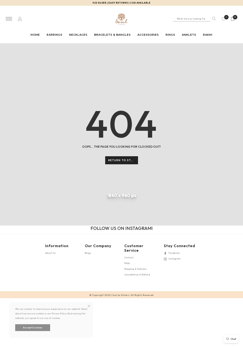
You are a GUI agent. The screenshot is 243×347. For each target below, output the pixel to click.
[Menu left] (9, 19)
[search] (213, 18)
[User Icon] (20, 18)
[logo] (121, 19)
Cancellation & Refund (137, 274)
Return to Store (122, 160)
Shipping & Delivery (135, 268)
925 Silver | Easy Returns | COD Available (121, 2)
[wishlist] (224, 19)
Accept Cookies (32, 327)
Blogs (88, 253)
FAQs (127, 263)
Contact (128, 257)
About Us (50, 253)
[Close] (89, 305)
